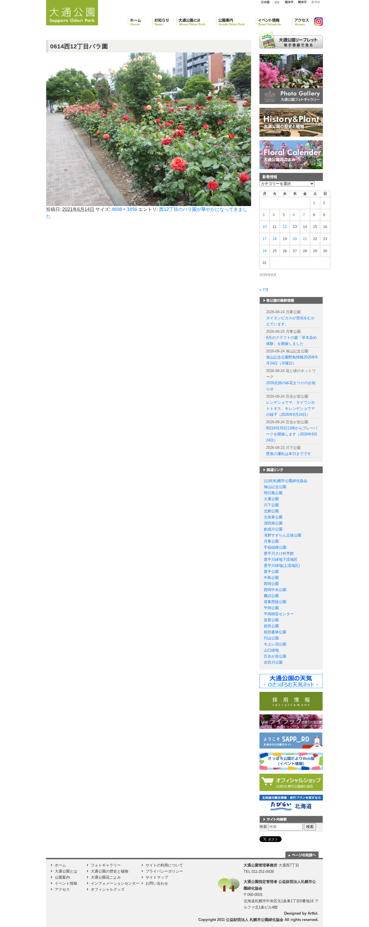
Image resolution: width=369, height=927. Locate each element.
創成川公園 (273, 529)
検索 (263, 826)
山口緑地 (271, 650)
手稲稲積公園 (275, 547)
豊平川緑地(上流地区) (282, 565)
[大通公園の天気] (291, 681)
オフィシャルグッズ (108, 889)
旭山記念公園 (275, 487)
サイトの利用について (164, 865)
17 (265, 239)
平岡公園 (271, 608)
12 (285, 227)
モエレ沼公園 (275, 644)
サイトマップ (157, 877)
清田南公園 (273, 523)
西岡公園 (271, 584)
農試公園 (271, 596)
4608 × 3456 (124, 209)
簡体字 (289, 2)
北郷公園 (271, 511)
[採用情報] (291, 701)
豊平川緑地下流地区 (281, 559)
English (277, 2)
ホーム (140, 21)
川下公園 (271, 505)
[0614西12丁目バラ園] (148, 129)
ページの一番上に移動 (302, 855)
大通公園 (271, 499)
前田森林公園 (275, 632)
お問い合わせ (157, 883)
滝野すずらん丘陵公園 (282, 535)
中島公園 (271, 577)
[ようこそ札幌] (291, 740)
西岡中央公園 (275, 590)
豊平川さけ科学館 (279, 553)
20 (295, 239)
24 (265, 251)
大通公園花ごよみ (106, 877)
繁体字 (302, 2)
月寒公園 (271, 541)
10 (265, 227)
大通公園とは (196, 21)
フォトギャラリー (106, 865)
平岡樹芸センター (279, 614)
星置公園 (271, 620)
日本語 (265, 2)
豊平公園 (271, 571)
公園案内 (236, 21)
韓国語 (315, 2)
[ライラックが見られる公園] (291, 721)
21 (305, 239)
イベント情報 (274, 21)
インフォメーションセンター (115, 883)
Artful (312, 913)
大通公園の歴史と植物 (109, 871)
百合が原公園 (275, 656)
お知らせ (164, 21)
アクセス (301, 21)
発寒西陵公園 (275, 602)
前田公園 (271, 626)
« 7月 (263, 290)
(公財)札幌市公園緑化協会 (285, 481)
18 (275, 239)
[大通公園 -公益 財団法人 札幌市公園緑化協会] (72, 11)
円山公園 (271, 638)
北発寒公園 (273, 517)
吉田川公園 (273, 662)
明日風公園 (273, 493)
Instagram (316, 21)
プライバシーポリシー (164, 871)
